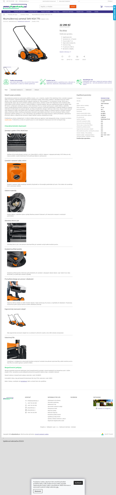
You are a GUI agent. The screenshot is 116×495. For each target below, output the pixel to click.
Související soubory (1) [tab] (17, 90)
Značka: (35, 21)
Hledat (73, 6)
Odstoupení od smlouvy (49, 1)
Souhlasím (78, 483)
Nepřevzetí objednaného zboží (56, 420)
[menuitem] (7, 11)
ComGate (73, 427)
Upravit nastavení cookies (42, 434)
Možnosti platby (52, 410)
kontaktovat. (24, 381)
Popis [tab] (6, 90)
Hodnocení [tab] (28, 90)
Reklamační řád (52, 404)
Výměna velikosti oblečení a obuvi (57, 418)
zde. (57, 487)
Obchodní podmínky (64, 1)
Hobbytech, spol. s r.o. (53, 427)
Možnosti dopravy (52, 412)
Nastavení (38, 491)
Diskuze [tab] (37, 90)
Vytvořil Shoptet (109, 434)
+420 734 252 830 (32, 403)
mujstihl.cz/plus (8, 119)
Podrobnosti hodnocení (24, 21)
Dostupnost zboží (52, 408)
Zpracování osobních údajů (55, 406)
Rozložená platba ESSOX (54, 414)
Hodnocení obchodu (64, 427)
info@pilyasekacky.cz (33, 400)
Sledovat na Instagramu (104, 408)
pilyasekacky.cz (31, 407)
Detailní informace (65, 52)
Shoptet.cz (43, 427)
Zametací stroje (105, 98)
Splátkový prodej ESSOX (54, 416)
